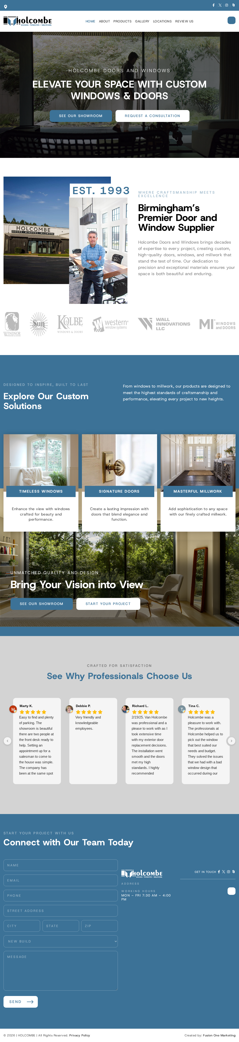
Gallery (142, 21)
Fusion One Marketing (219, 1035)
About (104, 21)
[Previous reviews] (7, 741)
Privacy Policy (79, 1035)
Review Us (184, 21)
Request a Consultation (152, 116)
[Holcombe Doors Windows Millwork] (28, 21)
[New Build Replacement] (61, 941)
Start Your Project (108, 603)
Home (90, 21)
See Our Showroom (81, 116)
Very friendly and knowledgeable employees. (88, 722)
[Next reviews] (231, 741)
